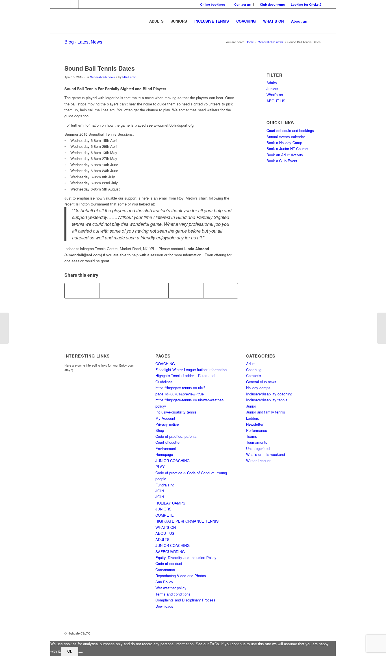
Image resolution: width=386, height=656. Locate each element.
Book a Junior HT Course (287, 148)
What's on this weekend (265, 454)
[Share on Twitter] (116, 290)
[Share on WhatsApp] (151, 290)
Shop (159, 430)
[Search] (316, 21)
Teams (251, 436)
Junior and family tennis (265, 412)
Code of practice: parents (176, 436)
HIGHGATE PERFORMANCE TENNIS (187, 521)
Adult (250, 363)
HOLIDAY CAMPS (170, 503)
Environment (165, 448)
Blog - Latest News (83, 41)
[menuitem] (212, 4)
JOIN (159, 490)
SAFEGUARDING (170, 551)
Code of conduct (168, 563)
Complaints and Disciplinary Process (185, 600)
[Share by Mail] (220, 290)
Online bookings (212, 4)
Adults (271, 82)
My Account (165, 418)
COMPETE (164, 515)
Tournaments (256, 442)
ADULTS (162, 539)
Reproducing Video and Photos (180, 575)
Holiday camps (258, 387)
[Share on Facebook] (82, 290)
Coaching (253, 369)
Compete (253, 375)
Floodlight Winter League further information (191, 369)
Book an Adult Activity (284, 154)
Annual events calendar (285, 136)
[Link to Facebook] (66, 4)
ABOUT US (275, 100)
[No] (80, 652)
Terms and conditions (172, 594)
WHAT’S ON (165, 527)
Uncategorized (258, 448)
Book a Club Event (281, 160)
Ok (69, 651)
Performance (256, 430)
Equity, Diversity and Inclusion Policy (185, 557)
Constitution (165, 569)
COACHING (165, 363)
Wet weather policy (171, 587)
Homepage (164, 454)
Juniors (272, 88)
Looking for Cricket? (306, 4)
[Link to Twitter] (74, 4)
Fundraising (164, 485)
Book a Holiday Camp (284, 142)
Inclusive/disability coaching (269, 394)
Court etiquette (167, 442)
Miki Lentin (129, 77)
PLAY (160, 466)
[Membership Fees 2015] (4, 328)
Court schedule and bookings (290, 130)
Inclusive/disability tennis (176, 412)
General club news (102, 77)
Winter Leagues (259, 460)
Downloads (164, 606)
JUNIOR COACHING (172, 460)
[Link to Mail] (83, 4)
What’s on (274, 94)
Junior (251, 406)
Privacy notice (167, 424)
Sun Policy (164, 581)
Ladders (252, 418)
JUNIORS (163, 509)
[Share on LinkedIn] (186, 290)
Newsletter (254, 424)
